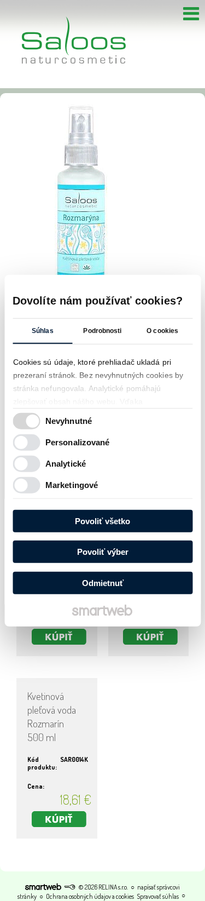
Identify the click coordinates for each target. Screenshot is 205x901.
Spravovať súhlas (158, 896)
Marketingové (71, 485)
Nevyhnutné (68, 421)
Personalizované (77, 442)
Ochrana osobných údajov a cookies (90, 896)
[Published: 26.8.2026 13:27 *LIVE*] (69, 887)
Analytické (65, 463)
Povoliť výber (102, 551)
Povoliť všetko (102, 520)
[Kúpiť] (59, 637)
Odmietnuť (103, 582)
